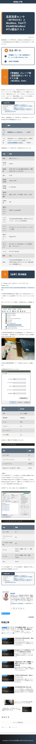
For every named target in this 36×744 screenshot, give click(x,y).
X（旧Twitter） (20, 603)
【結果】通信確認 (13, 61)
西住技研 (12, 593)
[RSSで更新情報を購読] (23, 608)
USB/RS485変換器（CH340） (15, 142)
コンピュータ (6, 613)
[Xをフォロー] (11, 608)
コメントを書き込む (18, 722)
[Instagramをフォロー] (14, 608)
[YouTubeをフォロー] (16, 608)
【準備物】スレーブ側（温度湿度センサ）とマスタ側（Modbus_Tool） (19, 56)
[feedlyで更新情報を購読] (21, 608)
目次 (11, 50)
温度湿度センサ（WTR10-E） (15, 132)
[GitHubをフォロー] (19, 608)
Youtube (13, 603)
